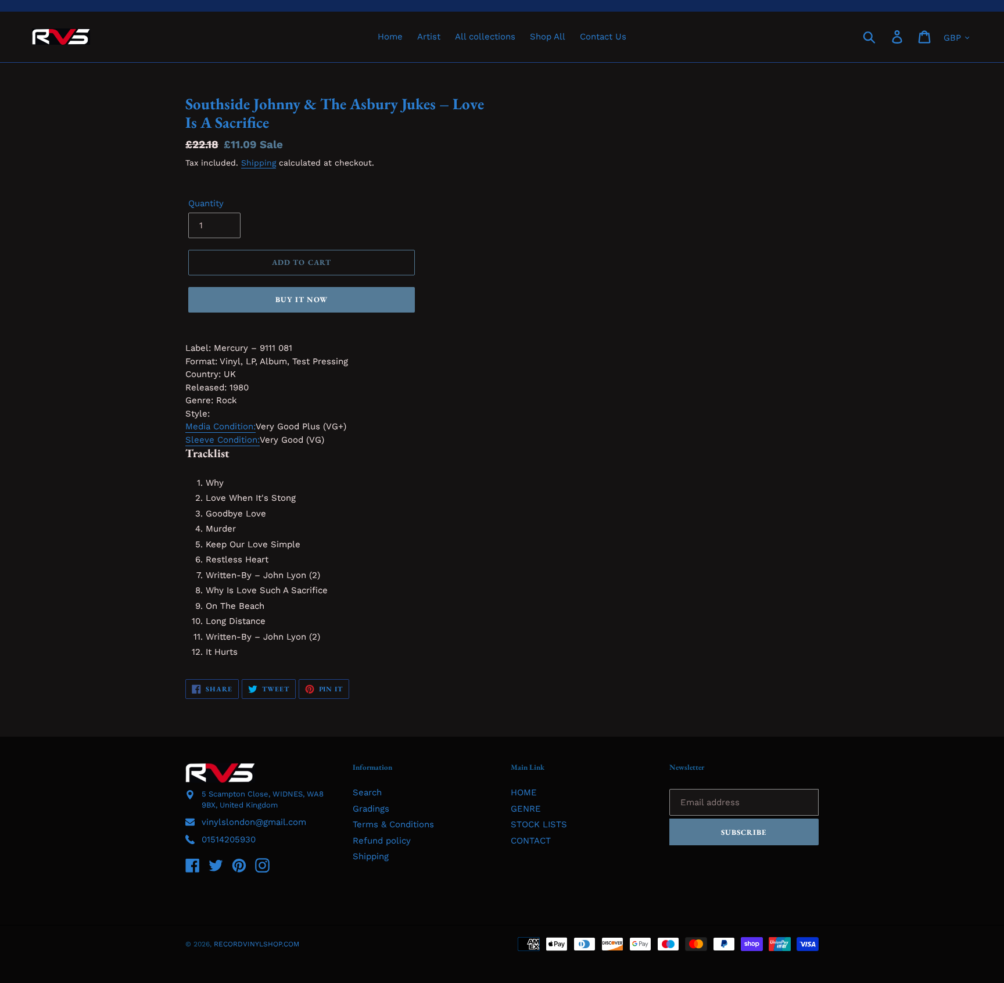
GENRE (526, 808)
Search (367, 792)
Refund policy (382, 840)
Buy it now (301, 299)
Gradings (371, 808)
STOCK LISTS (539, 824)
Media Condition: (220, 426)
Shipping (258, 162)
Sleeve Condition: (222, 440)
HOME (524, 792)
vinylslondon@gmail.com (254, 822)
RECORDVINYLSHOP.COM (256, 944)
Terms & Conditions (393, 824)
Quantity (206, 203)
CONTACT (531, 840)
